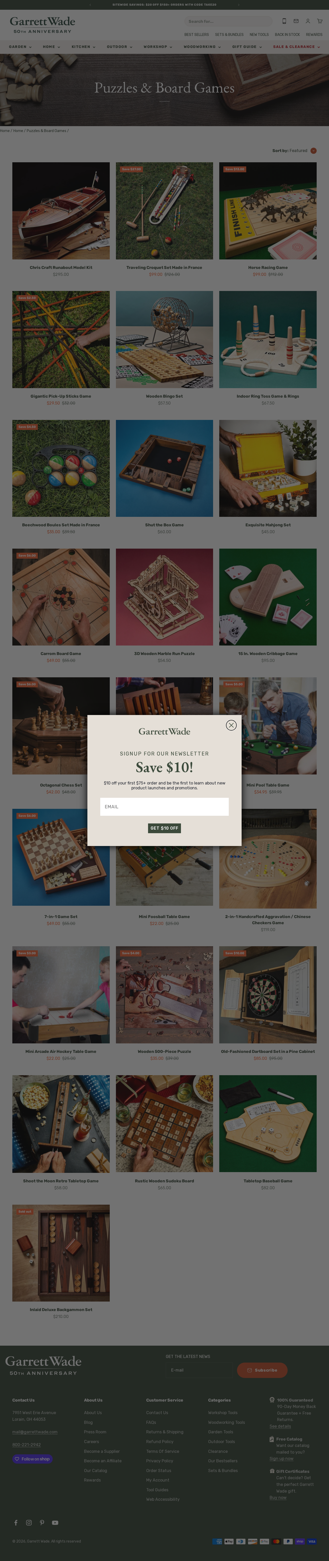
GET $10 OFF (164, 828)
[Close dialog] (231, 725)
